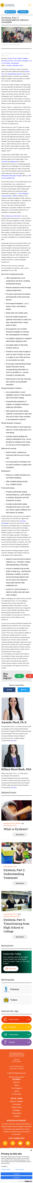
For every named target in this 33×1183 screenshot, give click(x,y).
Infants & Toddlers (22, 58)
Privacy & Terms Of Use (16, 1077)
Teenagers (25, 61)
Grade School (12, 58)
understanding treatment (14, 74)
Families (12, 1042)
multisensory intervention (13, 216)
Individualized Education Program (11, 175)
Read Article (20, 834)
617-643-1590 (16, 1061)
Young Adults (15, 63)
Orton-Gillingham (23, 193)
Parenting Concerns (7, 61)
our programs (16, 1088)
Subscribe (12, 968)
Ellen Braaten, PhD (10, 825)
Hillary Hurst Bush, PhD (12, 916)
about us (16, 1082)
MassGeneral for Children (12, 823)
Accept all (17, 1174)
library (16, 1091)
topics (16, 1085)
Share (10, 689)
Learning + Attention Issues (14, 65)
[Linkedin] (28, 1143)
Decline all (16, 1177)
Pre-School (17, 61)
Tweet (24, 689)
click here (13, 740)
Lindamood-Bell (6, 196)
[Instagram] (12, 1143)
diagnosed (13, 161)
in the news (16, 1094)
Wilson (15, 196)
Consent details (5, 1169)
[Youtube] (20, 1143)
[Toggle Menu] (29, 5)
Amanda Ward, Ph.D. (10, 53)
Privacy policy (19, 1169)
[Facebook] (5, 1143)
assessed (4, 161)
